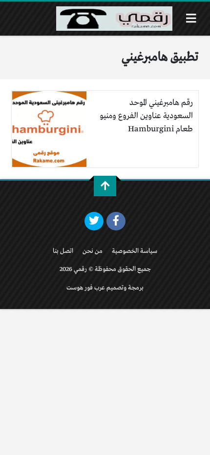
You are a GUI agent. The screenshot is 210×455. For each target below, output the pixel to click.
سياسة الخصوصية (134, 251)
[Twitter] (94, 221)
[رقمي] (114, 18)
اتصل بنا (63, 251)
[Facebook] (116, 221)
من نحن (93, 251)
